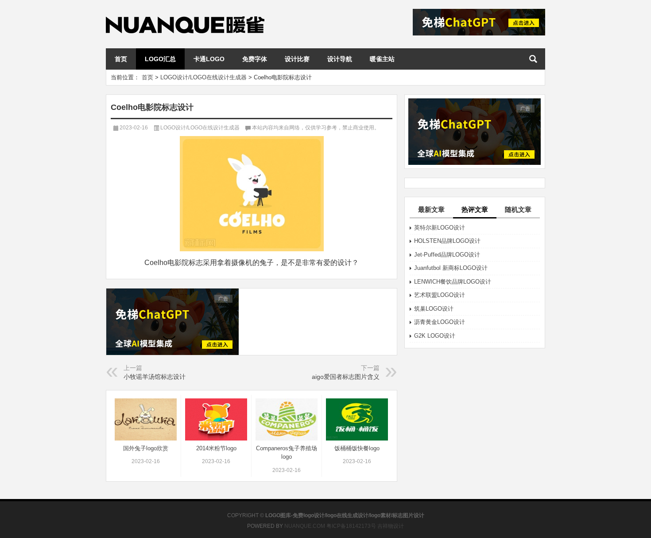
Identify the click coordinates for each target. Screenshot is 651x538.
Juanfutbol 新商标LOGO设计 (451, 268)
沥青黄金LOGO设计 (439, 322)
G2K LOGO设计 (434, 335)
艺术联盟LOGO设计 (439, 295)
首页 (121, 58)
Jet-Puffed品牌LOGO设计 (447, 254)
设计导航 (339, 58)
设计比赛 (297, 58)
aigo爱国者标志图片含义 (346, 376)
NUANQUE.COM (304, 526)
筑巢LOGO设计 (433, 308)
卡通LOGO (209, 58)
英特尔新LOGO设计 (439, 227)
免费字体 (254, 58)
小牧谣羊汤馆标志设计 (155, 376)
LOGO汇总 (160, 58)
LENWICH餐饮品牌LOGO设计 (452, 281)
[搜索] (533, 59)
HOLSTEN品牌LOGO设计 (447, 241)
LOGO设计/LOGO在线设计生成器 (203, 77)
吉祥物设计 (390, 526)
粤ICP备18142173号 (351, 526)
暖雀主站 (382, 58)
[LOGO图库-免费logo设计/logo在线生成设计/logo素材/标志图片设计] (185, 11)
